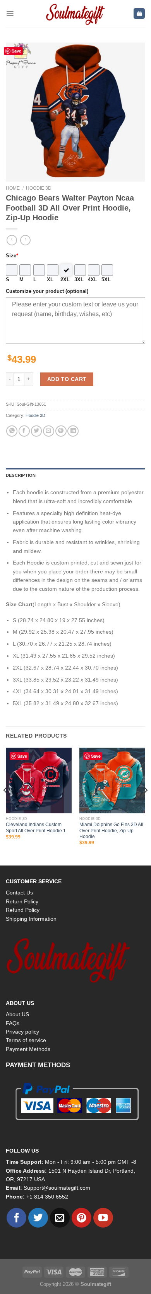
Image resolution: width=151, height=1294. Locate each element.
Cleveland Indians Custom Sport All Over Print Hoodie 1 (36, 827)
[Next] (145, 806)
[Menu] (10, 13)
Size (12, 255)
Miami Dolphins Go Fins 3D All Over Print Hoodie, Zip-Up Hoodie (111, 830)
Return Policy (22, 901)
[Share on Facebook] (24, 431)
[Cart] (139, 13)
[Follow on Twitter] (38, 1218)
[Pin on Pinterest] (61, 431)
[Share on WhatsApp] (11, 431)
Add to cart (67, 379)
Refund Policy (22, 910)
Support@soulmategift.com (57, 1188)
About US (17, 1014)
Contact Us (19, 892)
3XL (79, 279)
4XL (92, 279)
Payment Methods (28, 1049)
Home (13, 188)
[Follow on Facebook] (16, 1218)
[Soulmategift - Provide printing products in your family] (75, 13)
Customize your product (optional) (47, 291)
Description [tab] (21, 475)
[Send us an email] (60, 1218)
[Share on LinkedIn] (73, 431)
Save (16, 51)
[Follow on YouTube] (103, 1218)
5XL (106, 279)
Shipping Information (31, 919)
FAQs (12, 1023)
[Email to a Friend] (48, 431)
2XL (65, 279)
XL (50, 279)
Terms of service (26, 1040)
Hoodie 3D (38, 188)
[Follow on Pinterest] (81, 1218)
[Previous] (5, 806)
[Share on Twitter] (36, 431)
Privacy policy (22, 1032)
